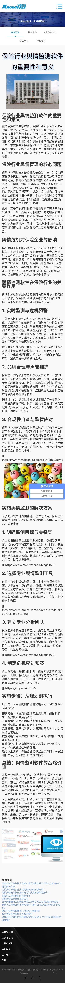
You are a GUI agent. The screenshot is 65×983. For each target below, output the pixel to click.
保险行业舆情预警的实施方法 (16, 895)
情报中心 (32, 32)
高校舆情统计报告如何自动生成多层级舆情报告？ (26, 892)
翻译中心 (24, 41)
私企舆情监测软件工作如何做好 (17, 914)
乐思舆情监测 (38, 326)
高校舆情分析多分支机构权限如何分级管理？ (23, 889)
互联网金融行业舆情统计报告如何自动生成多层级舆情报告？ (31, 901)
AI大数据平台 (50, 32)
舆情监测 (15, 32)
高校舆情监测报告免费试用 (15, 898)
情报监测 (41, 41)
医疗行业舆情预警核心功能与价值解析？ (21, 910)
